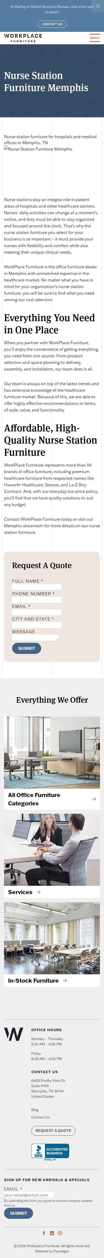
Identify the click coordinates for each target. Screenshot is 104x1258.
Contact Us (52, 24)
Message (23, 631)
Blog (35, 1110)
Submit (26, 648)
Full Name (27, 581)
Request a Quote (53, 1130)
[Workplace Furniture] (47, 38)
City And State (33, 619)
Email (21, 606)
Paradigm (61, 1251)
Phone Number (33, 593)
